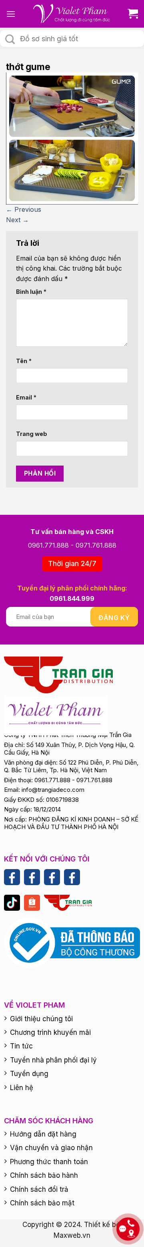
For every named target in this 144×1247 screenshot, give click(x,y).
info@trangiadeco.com (53, 789)
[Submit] (10, 39)
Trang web (31, 433)
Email (26, 397)
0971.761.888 (96, 545)
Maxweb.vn (72, 1235)
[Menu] (11, 14)
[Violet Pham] (72, 14)
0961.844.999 (72, 598)
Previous (23, 209)
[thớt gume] (72, 138)
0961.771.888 (48, 545)
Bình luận (31, 291)
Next (17, 220)
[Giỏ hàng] (130, 14)
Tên (24, 360)
